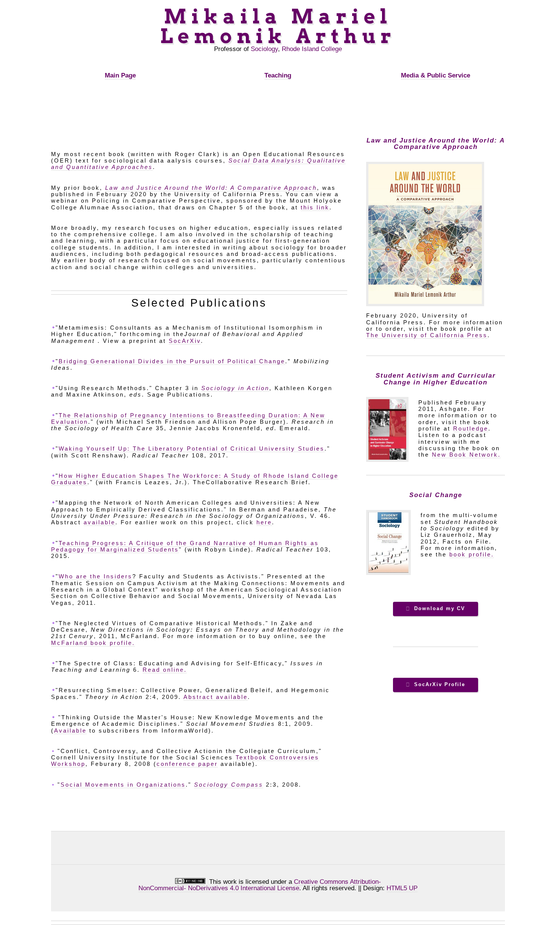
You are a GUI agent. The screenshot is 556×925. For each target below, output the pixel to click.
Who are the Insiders (95, 576)
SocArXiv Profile (439, 684)
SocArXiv (185, 341)
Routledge (470, 429)
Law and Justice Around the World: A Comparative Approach (211, 188)
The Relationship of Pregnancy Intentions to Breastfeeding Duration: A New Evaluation (188, 418)
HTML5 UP (402, 888)
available (99, 522)
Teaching (277, 75)
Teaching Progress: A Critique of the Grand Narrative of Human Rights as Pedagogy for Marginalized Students (185, 546)
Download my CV (439, 608)
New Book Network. (466, 455)
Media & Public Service (435, 75)
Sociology (264, 49)
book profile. (471, 555)
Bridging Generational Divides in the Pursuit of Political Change (172, 361)
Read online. (165, 670)
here (264, 522)
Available (70, 731)
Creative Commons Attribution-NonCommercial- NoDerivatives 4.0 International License (259, 885)
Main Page (120, 75)
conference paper (187, 764)
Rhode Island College (312, 49)
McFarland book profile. (93, 643)
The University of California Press (427, 335)
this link (315, 208)
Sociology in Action (235, 388)
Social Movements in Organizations (123, 785)
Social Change (435, 495)
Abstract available (215, 697)
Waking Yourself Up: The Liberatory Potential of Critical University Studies (192, 449)
